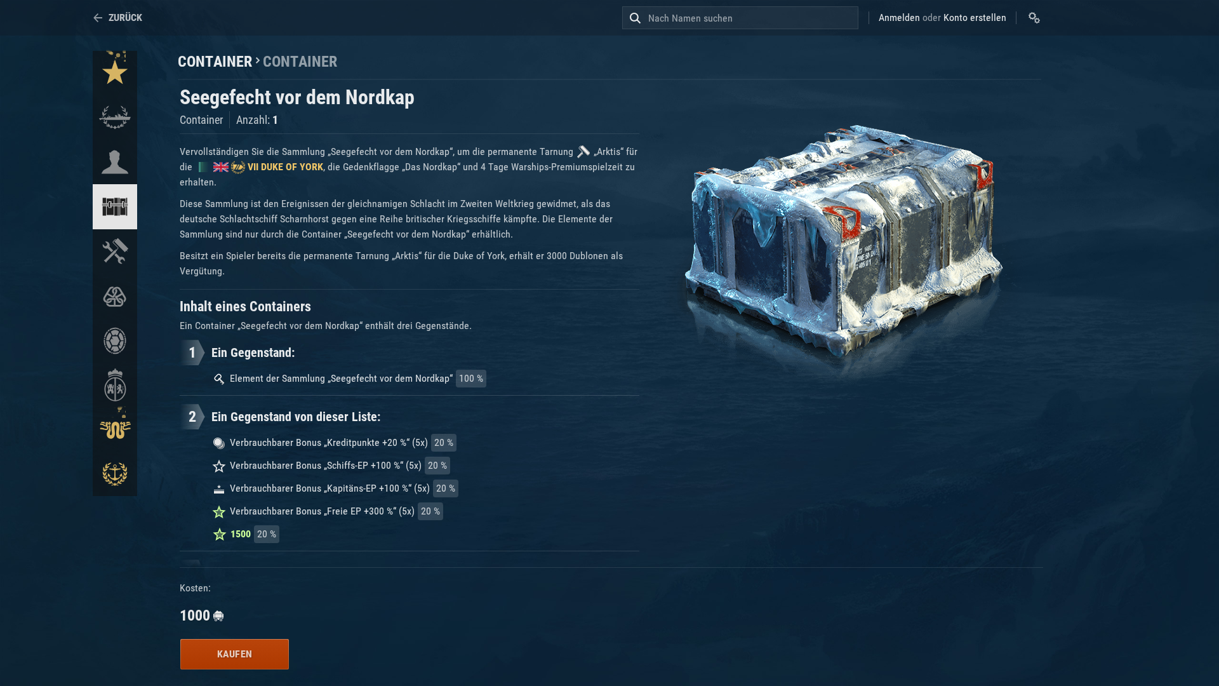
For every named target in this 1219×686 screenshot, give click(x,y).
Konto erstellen (974, 17)
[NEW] (115, 73)
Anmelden (899, 17)
